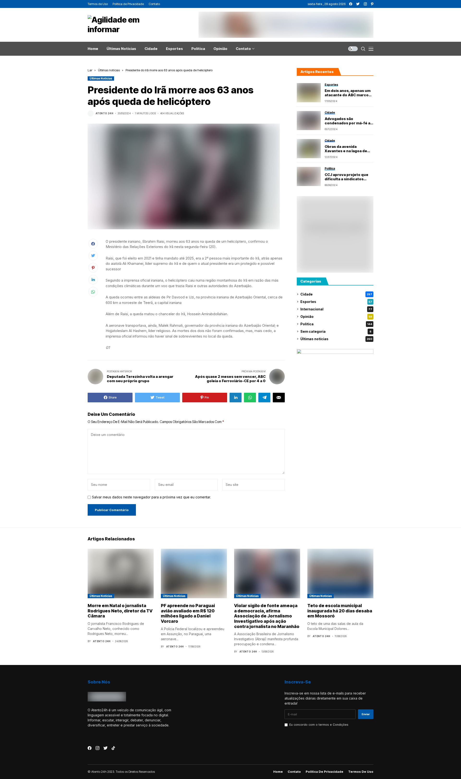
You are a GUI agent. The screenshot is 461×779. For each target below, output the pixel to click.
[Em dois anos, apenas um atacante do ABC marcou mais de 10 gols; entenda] (309, 92)
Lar (90, 70)
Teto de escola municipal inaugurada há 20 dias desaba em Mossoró (339, 610)
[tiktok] (113, 748)
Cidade (336, 294)
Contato (294, 771)
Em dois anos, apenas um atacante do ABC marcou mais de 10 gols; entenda (348, 93)
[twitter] (358, 4)
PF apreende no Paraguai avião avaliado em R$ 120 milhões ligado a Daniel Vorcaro (188, 613)
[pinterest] (372, 4)
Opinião (336, 316)
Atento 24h (104, 113)
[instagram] (365, 4)
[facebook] (350, 4)
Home (278, 771)
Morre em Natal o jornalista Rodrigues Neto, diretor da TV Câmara (120, 610)
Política (336, 324)
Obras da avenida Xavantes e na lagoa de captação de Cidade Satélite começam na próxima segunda (346, 149)
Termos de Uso (360, 771)
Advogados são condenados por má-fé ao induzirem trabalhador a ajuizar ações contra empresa (349, 121)
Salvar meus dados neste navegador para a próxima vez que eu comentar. (151, 497)
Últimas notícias (109, 70)
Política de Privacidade (324, 771)
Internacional (336, 309)
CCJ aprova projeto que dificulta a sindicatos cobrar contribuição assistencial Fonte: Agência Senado (346, 177)
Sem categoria (335, 331)
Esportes (336, 302)
